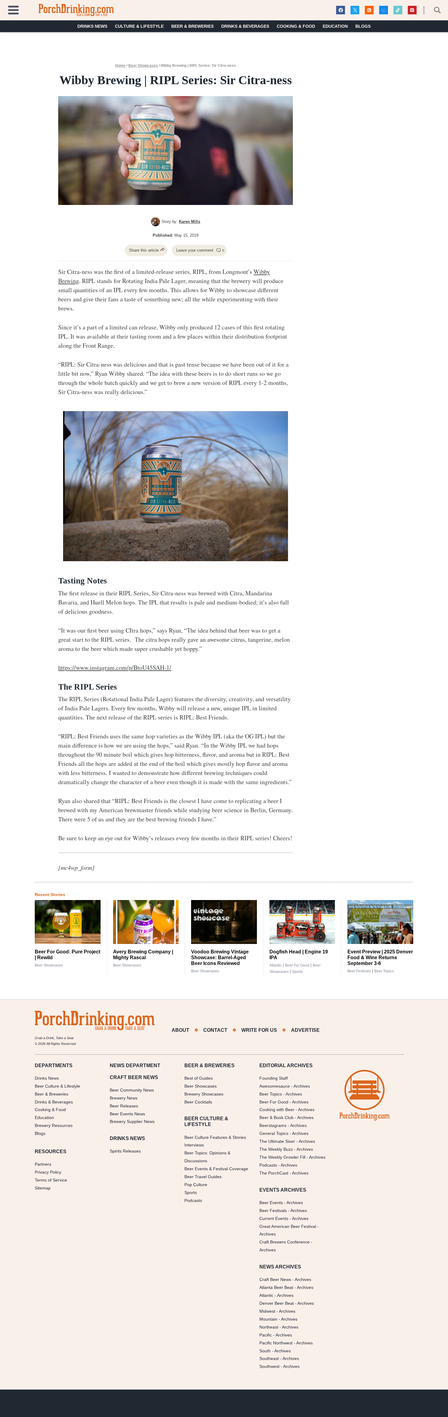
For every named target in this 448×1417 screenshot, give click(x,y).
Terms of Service (51, 1180)
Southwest (269, 1366)
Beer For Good (273, 1102)
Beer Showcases (143, 65)
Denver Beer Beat (276, 1303)
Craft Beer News (275, 1279)
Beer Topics (384, 971)
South (265, 1350)
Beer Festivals (359, 971)
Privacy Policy (48, 1172)
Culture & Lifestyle (139, 26)
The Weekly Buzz (276, 1149)
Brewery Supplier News (132, 1121)
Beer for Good (297, 965)
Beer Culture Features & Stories (215, 1137)
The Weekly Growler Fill (282, 1157)
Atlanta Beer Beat (276, 1287)
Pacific (265, 1335)
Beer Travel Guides (203, 1176)
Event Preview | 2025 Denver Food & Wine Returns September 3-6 (380, 957)
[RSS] (369, 10)
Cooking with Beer (276, 1109)
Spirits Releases (125, 1151)
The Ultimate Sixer (277, 1141)
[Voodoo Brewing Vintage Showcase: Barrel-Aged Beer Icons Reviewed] (224, 922)
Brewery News (123, 1098)
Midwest (267, 1311)
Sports (297, 972)
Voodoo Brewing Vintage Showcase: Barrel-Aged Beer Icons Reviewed (220, 957)
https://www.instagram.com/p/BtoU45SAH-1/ (114, 667)
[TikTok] (397, 10)
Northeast (268, 1327)
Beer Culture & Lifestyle (57, 1086)
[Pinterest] (412, 10)
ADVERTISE (305, 1030)
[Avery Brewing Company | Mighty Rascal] (146, 922)
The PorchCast (273, 1173)
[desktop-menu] (13, 9)
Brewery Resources (54, 1125)
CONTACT (215, 1030)
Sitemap (43, 1188)
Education (335, 26)
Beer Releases (124, 1105)
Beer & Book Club (276, 1117)
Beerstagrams (272, 1125)
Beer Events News (127, 1113)
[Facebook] (340, 10)
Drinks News (92, 26)
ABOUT (180, 1030)
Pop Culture (195, 1184)
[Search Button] (434, 10)
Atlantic (275, 965)
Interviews (194, 1145)
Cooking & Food (296, 26)
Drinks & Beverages (245, 26)
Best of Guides (198, 1078)
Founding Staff (273, 1078)
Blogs (363, 26)
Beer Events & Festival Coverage (216, 1168)
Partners (43, 1164)
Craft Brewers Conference (284, 1241)
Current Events (273, 1218)
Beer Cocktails (198, 1102)
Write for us (259, 1030)
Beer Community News (132, 1090)
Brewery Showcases (203, 1094)
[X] (354, 10)
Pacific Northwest (276, 1342)
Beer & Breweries (192, 26)
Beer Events (271, 1202)
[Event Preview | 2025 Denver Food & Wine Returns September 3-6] (380, 922)
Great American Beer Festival (287, 1226)
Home (120, 65)
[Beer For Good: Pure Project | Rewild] (68, 922)
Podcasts (193, 1200)
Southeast (269, 1358)
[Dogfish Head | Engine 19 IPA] (302, 922)
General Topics (273, 1133)
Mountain (268, 1319)
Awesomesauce (274, 1086)
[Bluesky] (383, 10)
